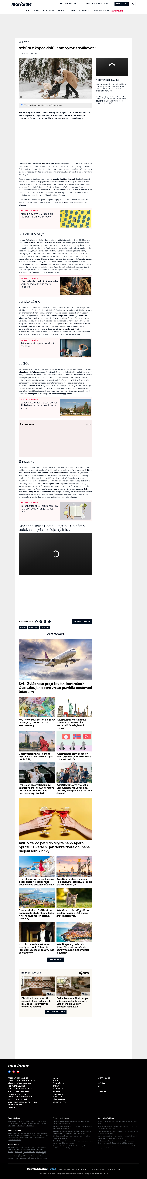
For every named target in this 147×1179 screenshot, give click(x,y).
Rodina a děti (100, 11)
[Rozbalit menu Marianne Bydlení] (77, 4)
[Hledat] (133, 4)
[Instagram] (13, 1071)
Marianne (67, 1169)
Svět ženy (102, 1083)
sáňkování (33, 627)
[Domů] (23, 4)
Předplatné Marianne (18, 1078)
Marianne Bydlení (68, 4)
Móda (28, 11)
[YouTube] (18, 1071)
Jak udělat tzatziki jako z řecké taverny (20, 1154)
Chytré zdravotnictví (37, 1135)
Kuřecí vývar (18, 1152)
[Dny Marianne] (117, 11)
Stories (56, 1091)
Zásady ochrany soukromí (20, 1097)
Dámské (83, 1169)
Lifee (100, 1089)
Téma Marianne (60, 1099)
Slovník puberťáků (24, 1121)
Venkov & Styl (59, 1102)
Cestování (16, 1123)
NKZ (89, 1169)
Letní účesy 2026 (39, 1137)
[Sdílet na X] (40, 621)
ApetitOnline (104, 1078)
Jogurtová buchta (29, 1152)
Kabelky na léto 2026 (26, 1137)
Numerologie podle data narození (30, 1123)
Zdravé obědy (30, 1125)
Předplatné (121, 4)
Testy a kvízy (35, 1121)
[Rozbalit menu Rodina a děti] (107, 10)
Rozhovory (84, 11)
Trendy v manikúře (13, 1133)
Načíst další (55, 959)
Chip (100, 1086)
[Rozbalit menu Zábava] (65, 10)
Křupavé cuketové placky (15, 1147)
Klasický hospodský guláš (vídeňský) (25, 1156)
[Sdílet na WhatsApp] (49, 621)
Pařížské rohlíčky (41, 1152)
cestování (45, 627)
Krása (36, 11)
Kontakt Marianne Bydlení (20, 1089)
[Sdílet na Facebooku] (36, 621)
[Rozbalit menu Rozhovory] (90, 10)
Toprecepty (103, 1091)
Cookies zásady (15, 1105)
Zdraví (72, 11)
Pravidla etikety (12, 1121)
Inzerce (11, 1107)
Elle (99, 1081)
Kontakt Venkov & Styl (18, 1091)
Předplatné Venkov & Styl (20, 1083)
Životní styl (48, 11)
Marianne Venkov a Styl (97, 4)
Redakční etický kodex (18, 1094)
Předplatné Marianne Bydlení (22, 1081)
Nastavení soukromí (17, 1099)
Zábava (61, 11)
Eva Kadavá (23, 53)
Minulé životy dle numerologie (30, 1133)
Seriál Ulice (26, 1135)
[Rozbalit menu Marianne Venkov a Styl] (109, 4)
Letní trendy (20, 1125)
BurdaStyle (96, 1169)
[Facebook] (9, 1071)
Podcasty (57, 1097)
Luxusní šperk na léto (15, 1140)
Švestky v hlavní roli (30, 1147)
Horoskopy (58, 1094)
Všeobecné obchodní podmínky (22, 1102)
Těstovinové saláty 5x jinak (39, 1158)
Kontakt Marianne (16, 1086)
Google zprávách (57, 105)
